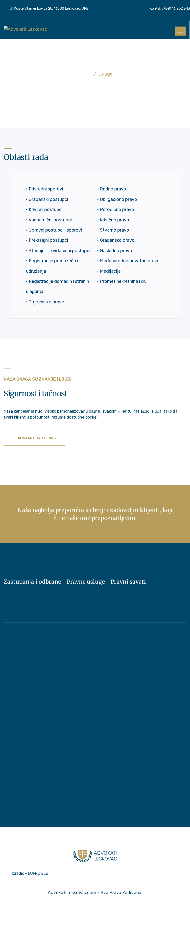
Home (84, 74)
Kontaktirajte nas (36, 438)
